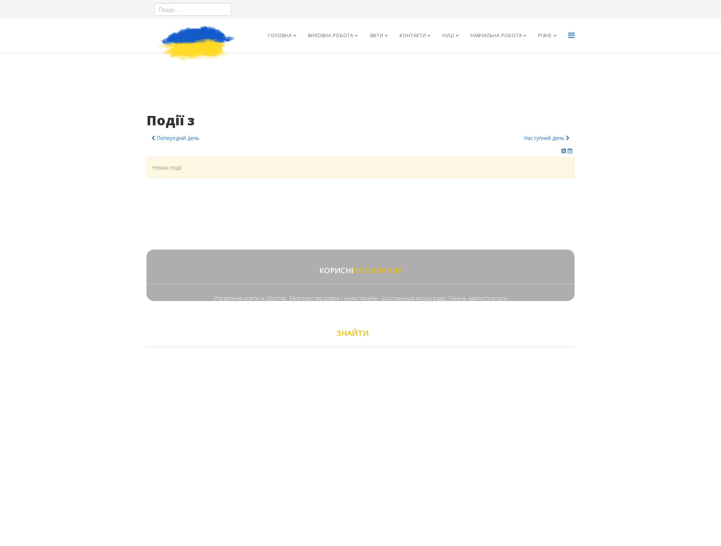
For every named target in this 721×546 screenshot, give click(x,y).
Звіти (376, 35)
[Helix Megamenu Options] (571, 35)
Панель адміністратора (478, 298)
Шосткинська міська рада (413, 298)
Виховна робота (330, 35)
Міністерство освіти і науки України (334, 298)
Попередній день (177, 137)
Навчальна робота (496, 35)
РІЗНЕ (545, 35)
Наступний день (545, 137)
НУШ (448, 35)
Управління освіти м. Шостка (250, 298)
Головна (280, 35)
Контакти (413, 35)
